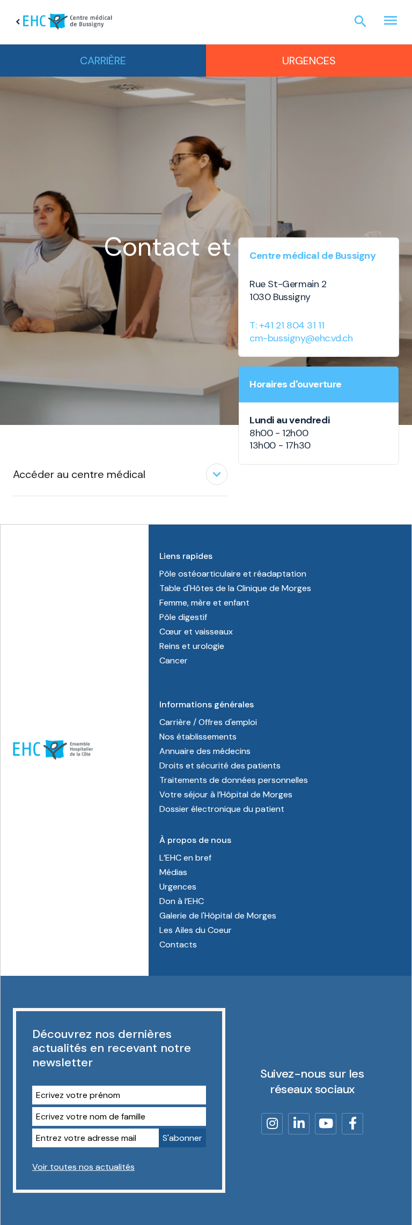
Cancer (173, 660)
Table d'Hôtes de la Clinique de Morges (235, 588)
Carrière (103, 61)
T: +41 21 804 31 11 (286, 325)
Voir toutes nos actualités (83, 1166)
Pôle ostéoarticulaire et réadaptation (232, 573)
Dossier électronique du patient (221, 809)
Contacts (178, 944)
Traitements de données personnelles (233, 780)
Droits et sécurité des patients (220, 765)
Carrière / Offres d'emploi (208, 722)
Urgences (309, 61)
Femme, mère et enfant (204, 602)
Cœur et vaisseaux (196, 631)
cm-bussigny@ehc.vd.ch (301, 338)
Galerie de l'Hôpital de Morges (217, 915)
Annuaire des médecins (205, 751)
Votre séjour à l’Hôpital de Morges (225, 794)
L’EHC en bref (185, 857)
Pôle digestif (183, 617)
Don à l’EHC (181, 901)
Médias (173, 872)
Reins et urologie (191, 646)
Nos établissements (198, 736)
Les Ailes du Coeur (195, 930)
